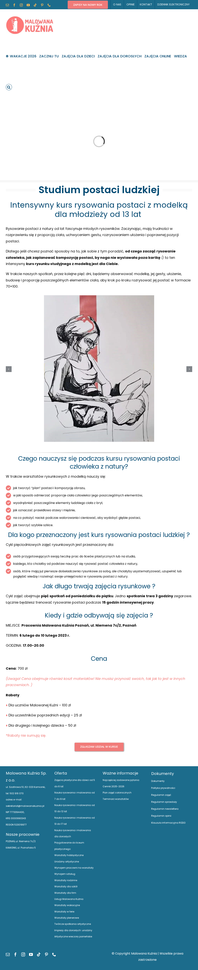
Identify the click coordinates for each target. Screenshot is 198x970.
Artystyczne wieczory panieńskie (73, 936)
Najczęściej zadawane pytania (121, 780)
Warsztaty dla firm (65, 892)
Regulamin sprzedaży (164, 802)
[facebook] (15, 954)
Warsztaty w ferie (64, 911)
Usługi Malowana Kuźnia (68, 899)
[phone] (54, 954)
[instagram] (23, 954)
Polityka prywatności (163, 788)
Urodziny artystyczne (66, 861)
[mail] (8, 954)
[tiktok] (39, 954)
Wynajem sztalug (64, 874)
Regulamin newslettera (164, 808)
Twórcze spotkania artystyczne (72, 924)
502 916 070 (16, 793)
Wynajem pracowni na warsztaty (74, 867)
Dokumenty (158, 781)
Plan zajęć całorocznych (117, 792)
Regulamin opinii (161, 815)
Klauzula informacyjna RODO (168, 822)
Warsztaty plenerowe (66, 917)
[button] (9, 87)
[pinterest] (46, 954)
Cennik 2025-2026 (113, 786)
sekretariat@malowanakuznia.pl (25, 806)
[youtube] (31, 954)
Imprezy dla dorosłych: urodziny (73, 930)
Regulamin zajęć (161, 795)
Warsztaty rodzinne (65, 880)
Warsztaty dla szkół (65, 886)
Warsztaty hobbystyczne (69, 855)
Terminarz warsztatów (116, 799)
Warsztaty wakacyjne (67, 905)
